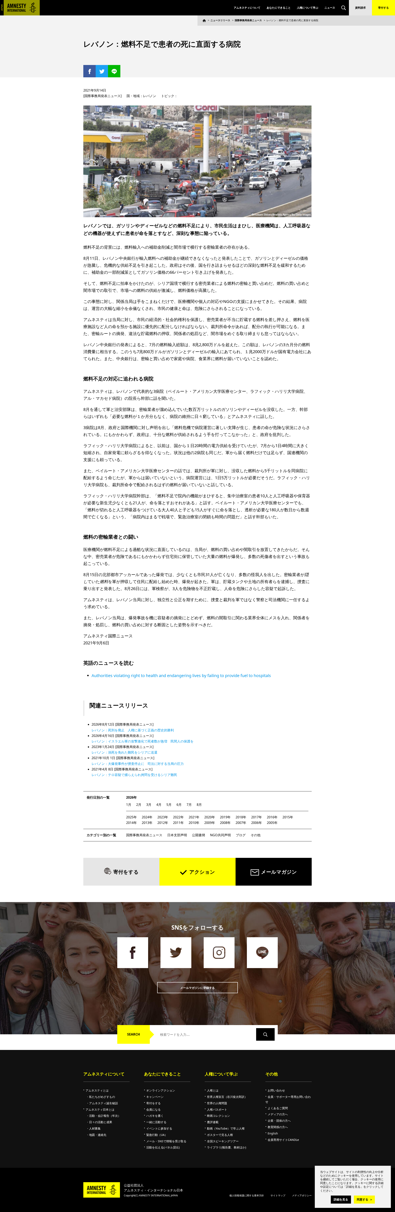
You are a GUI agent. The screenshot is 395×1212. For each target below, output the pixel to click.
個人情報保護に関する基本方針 (246, 1195)
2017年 (256, 817)
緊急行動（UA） (156, 1135)
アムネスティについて (247, 7)
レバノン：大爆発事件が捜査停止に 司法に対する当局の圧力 (138, 763)
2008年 (225, 822)
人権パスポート (217, 1109)
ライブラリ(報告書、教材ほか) (226, 1147)
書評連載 (212, 1122)
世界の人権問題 (217, 1103)
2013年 (147, 822)
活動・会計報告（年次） (105, 1116)
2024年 (147, 817)
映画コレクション (218, 1116)
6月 (179, 804)
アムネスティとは (97, 1090)
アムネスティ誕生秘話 (103, 1103)
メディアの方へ (278, 1114)
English (273, 1133)
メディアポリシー (302, 1195)
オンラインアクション (160, 1090)
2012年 (162, 822)
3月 (148, 804)
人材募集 (95, 1128)
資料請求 (360, 7)
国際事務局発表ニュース (248, 20)
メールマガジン (279, 871)
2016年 (272, 817)
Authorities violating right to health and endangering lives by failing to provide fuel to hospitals (181, 675)
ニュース (329, 7)
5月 (169, 804)
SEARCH (133, 1034)
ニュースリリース (220, 20)
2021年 (194, 817)
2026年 (131, 797)
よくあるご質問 (278, 1108)
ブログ (241, 835)
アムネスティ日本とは (100, 1109)
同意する (362, 1199)
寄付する (383, 7)
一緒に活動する (156, 1122)
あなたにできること (279, 7)
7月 (189, 804)
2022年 (178, 817)
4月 (158, 804)
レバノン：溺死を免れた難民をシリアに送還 (124, 752)
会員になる (153, 1109)
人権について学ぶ (307, 7)
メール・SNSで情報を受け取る (166, 1141)
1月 (128, 804)
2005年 (272, 822)
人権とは (212, 1090)
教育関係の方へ (278, 1127)
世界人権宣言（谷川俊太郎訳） (227, 1097)
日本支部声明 (177, 835)
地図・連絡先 (97, 1135)
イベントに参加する (159, 1128)
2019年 (225, 817)
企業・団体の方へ (279, 1121)
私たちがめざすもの (102, 1097)
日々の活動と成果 (100, 1122)
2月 (138, 804)
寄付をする (126, 871)
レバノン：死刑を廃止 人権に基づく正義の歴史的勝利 (133, 730)
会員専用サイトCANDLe (283, 1140)
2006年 (256, 822)
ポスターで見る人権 (220, 1135)
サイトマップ (278, 1195)
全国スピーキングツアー (223, 1141)
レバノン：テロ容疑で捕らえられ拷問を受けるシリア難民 (134, 774)
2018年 (241, 817)
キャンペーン (155, 1097)
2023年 (162, 817)
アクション (202, 871)
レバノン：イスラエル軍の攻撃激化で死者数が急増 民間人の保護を (143, 741)
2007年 (241, 822)
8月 (199, 804)
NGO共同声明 (220, 835)
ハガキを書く (155, 1116)
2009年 (209, 822)
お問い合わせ (276, 1090)
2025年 (131, 817)
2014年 (131, 822)
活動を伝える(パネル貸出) (163, 1147)
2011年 (178, 822)
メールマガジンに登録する (197, 988)
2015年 (287, 817)
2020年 (209, 817)
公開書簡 (198, 835)
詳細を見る (341, 1199)
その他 (255, 835)
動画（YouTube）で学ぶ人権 (226, 1128)
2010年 (194, 822)
